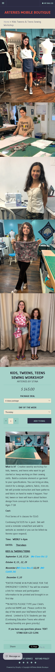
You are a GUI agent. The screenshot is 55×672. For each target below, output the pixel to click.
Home (6, 21)
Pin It (41, 647)
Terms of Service (24, 658)
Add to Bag (39, 421)
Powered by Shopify (14, 667)
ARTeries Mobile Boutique (28, 12)
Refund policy (42, 658)
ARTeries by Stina (27, 381)
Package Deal (27, 396)
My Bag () (48, 3)
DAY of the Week (27, 407)
